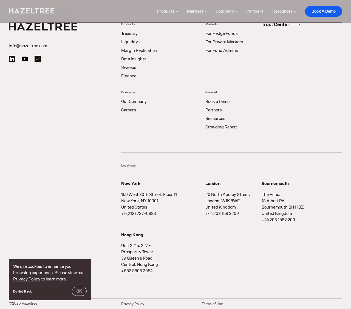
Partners (254, 11)
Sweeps (128, 67)
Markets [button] (195, 11)
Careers (128, 110)
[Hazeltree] (32, 11)
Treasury (129, 33)
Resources (215, 118)
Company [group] (128, 92)
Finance (128, 76)
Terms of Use (212, 304)
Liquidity (129, 42)
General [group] (211, 92)
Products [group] (128, 24)
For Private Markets (224, 42)
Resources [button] (282, 11)
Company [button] (225, 11)
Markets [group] (211, 24)
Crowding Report (221, 127)
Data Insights (133, 59)
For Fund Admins (221, 50)
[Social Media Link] (12, 59)
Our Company (134, 101)
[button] (22, 291)
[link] (323, 11)
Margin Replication (139, 50)
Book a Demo (217, 101)
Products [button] (166, 11)
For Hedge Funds (221, 33)
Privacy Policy (26, 279)
